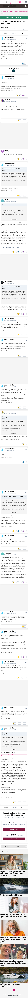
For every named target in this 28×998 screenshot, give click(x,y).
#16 (26, 612)
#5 (26, 164)
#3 (26, 101)
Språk (4, 994)
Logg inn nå (14, 838)
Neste (23, 33)
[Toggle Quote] (3, 168)
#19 (26, 708)
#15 (26, 554)
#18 (26, 662)
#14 (26, 536)
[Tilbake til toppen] (14, 990)
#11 (26, 413)
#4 (26, 151)
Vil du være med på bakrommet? (14, 17)
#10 (26, 386)
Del (7, 846)
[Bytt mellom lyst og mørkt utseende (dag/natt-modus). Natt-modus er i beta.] (19, 995)
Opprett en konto (14, 829)
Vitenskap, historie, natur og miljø (16, 29)
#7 (26, 282)
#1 (26, 38)
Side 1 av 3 (14, 33)
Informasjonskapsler (13, 995)
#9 (26, 340)
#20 (26, 729)
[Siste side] (26, 33)
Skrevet (10, 39)
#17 (26, 632)
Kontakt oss (21, 994)
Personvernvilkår (12, 994)
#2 (26, 77)
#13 (26, 492)
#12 (26, 449)
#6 (26, 201)
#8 (26, 319)
